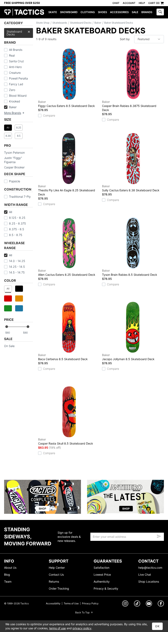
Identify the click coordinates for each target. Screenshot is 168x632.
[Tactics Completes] (42, 497)
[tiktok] (137, 604)
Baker (13, 107)
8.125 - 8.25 (17, 217)
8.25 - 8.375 (17, 223)
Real (12, 55)
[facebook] (161, 604)
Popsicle (14, 181)
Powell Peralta (18, 78)
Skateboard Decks (14, 33)
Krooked (14, 101)
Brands (146, 12)
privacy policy (82, 628)
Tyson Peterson (14, 152)
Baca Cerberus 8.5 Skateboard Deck (63, 357)
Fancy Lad (16, 84)
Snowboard (68, 12)
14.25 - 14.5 (17, 266)
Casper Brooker (14, 167)
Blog (7, 574)
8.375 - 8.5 (16, 229)
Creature (15, 72)
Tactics (24, 12)
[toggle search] (160, 12)
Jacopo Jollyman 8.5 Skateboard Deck (128, 357)
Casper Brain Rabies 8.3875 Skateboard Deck (129, 106)
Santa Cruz (16, 61)
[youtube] (149, 604)
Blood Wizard (18, 95)
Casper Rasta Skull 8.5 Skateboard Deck (65, 441)
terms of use (57, 628)
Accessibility (53, 603)
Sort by (125, 39)
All (10, 212)
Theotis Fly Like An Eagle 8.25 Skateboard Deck (66, 190)
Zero (12, 90)
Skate (52, 12)
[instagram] (125, 604)
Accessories (119, 12)
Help (142, 3)
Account (129, 3)
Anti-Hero (15, 67)
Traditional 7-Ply (20, 196)
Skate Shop (42, 22)
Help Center (57, 567)
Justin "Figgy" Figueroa (13, 160)
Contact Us (56, 574)
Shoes (102, 12)
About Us (10, 567)
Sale (135, 12)
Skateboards (59, 22)
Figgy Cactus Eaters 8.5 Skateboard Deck (66, 104)
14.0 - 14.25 (17, 261)
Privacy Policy (90, 603)
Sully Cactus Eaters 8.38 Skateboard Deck (130, 188)
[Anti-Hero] (125, 497)
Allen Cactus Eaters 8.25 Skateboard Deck (66, 272)
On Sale (9, 346)
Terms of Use (71, 603)
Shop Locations (148, 581)
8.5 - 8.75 (15, 235)
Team (7, 581)
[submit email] (159, 535)
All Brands (15, 49)
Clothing (88, 12)
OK (157, 626)
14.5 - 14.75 (17, 272)
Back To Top (82, 612)
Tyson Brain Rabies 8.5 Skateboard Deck (129, 272)
